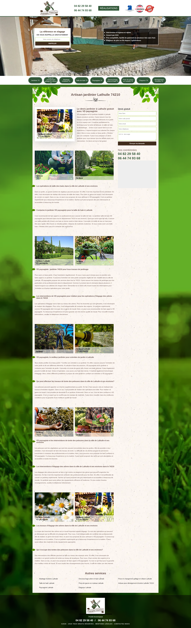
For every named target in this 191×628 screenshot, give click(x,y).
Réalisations (108, 8)
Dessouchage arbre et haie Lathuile (91, 579)
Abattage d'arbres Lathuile (48, 579)
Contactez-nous (122, 624)
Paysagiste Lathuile (46, 587)
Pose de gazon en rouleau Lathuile (91, 583)
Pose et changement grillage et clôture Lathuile (135, 579)
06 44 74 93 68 (83, 10)
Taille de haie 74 (81, 80)
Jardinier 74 (35, 80)
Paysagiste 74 (97, 80)
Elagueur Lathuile (85, 587)
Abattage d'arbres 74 (66, 80)
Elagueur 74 (143, 80)
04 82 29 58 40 (83, 5)
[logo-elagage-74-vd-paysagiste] (49, 8)
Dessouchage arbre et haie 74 (112, 80)
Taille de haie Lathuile (46, 583)
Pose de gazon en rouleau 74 (128, 80)
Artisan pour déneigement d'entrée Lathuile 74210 (136, 583)
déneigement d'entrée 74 (159, 80)
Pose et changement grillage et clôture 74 (51, 80)
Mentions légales (104, 624)
